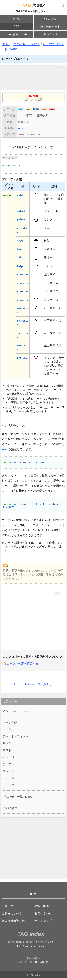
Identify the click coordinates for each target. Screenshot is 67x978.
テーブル (8, 764)
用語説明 (42, 115)
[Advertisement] (33, 78)
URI (25, 357)
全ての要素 (25, 115)
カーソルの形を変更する (22, 663)
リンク (7, 743)
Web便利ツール (17, 34)
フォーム (8, 778)
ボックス (8, 729)
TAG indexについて (46, 905)
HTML (17, 18)
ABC (47, 684)
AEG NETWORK (38, 962)
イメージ (8, 757)
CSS (17, 26)
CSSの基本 (10, 808)
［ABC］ (14, 49)
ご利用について (12, 913)
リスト (7, 750)
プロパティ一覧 (13, 796)
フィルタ (8, 784)
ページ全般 (10, 722)
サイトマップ (43, 920)
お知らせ (7, 905)
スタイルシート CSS (26, 44)
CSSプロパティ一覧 (27, 684)
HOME (6, 44)
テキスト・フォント (15, 736)
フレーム (8, 771)
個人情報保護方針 (13, 920)
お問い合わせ (43, 913)
